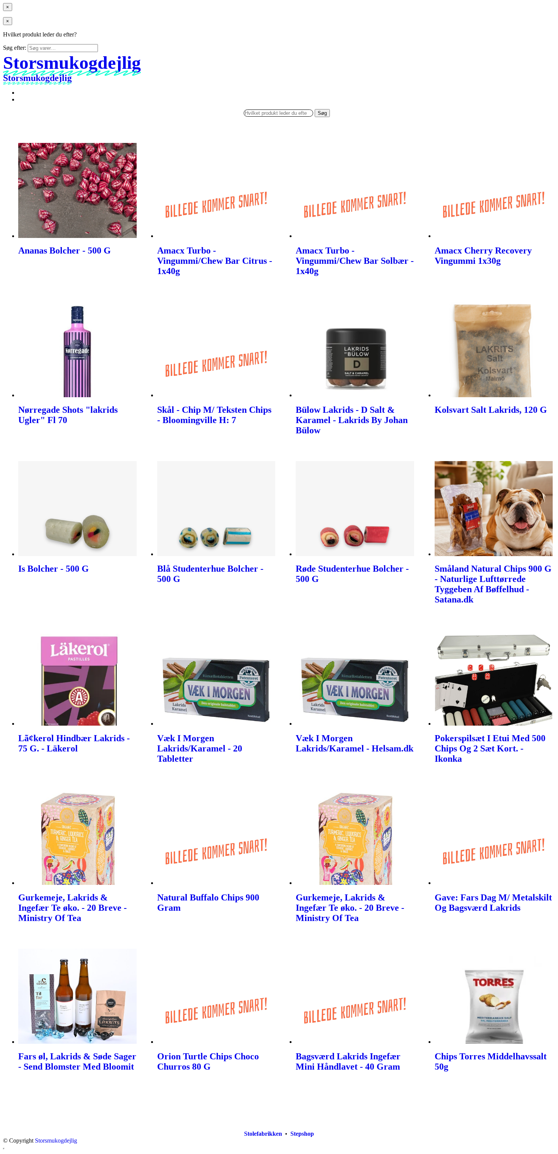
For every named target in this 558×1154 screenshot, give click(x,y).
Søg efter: (14, 47)
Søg (322, 113)
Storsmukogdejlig (56, 1140)
